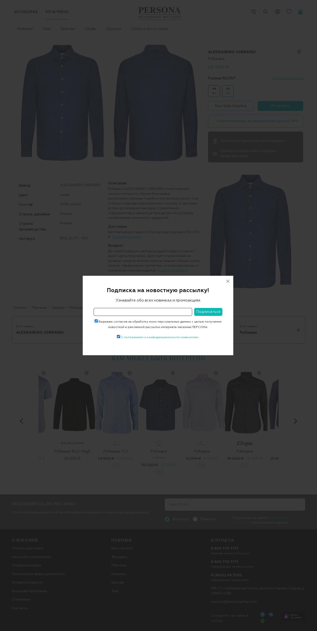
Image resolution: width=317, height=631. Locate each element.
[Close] (227, 281)
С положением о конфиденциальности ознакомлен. (160, 337)
